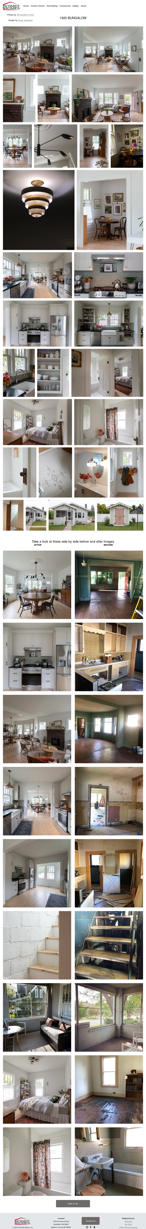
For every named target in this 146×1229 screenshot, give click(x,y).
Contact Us (90, 1221)
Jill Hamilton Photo (25, 15)
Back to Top (73, 1203)
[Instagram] (87, 1227)
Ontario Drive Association (128, 1227)
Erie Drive (128, 1224)
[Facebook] (91, 1227)
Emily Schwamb (25, 20)
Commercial (65, 6)
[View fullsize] (37, 49)
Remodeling (52, 6)
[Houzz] (94, 1227)
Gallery (75, 6)
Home (26, 6)
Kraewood (128, 1221)
